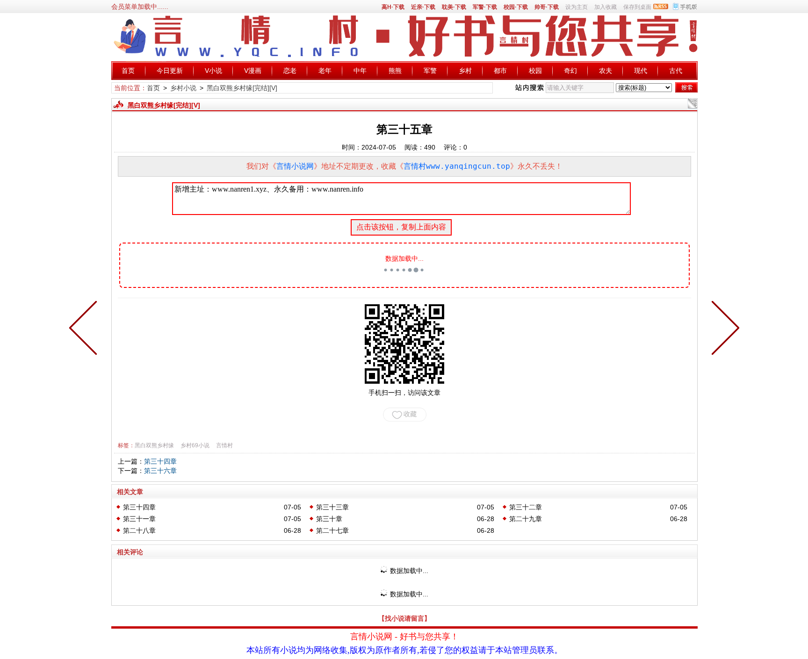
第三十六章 (160, 470)
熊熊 (395, 70)
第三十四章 (160, 461)
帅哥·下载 (546, 7)
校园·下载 (516, 7)
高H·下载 (393, 7)
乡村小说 (183, 88)
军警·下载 (485, 7)
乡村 (465, 70)
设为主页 (576, 7)
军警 (430, 70)
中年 (360, 70)
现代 (640, 70)
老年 (325, 70)
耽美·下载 (454, 7)
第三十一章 (139, 519)
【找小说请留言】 (404, 618)
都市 (500, 70)
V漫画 (252, 70)
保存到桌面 (637, 7)
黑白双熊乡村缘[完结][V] (242, 88)
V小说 (213, 70)
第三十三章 (332, 507)
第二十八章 (139, 530)
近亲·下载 (423, 7)
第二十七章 (332, 530)
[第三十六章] (723, 329)
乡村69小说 (194, 445)
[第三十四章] (85, 329)
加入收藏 (605, 7)
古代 (675, 70)
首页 (128, 70)
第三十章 (329, 519)
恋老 (289, 70)
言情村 (224, 445)
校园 (535, 70)
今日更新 (170, 70)
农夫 (605, 70)
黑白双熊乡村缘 (154, 445)
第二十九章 (525, 519)
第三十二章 (525, 507)
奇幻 (570, 70)
